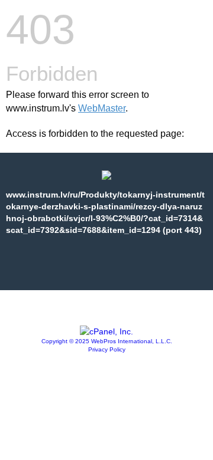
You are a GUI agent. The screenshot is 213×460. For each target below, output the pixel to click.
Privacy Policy (106, 349)
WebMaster (101, 108)
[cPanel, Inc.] (106, 331)
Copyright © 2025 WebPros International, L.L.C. (106, 341)
